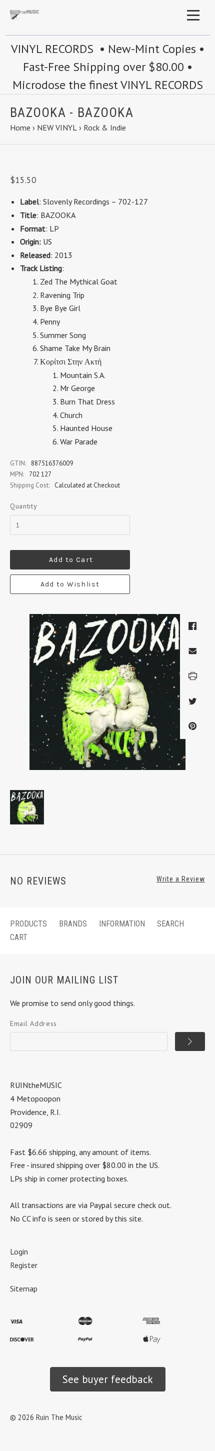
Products (28, 923)
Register (24, 1265)
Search (170, 923)
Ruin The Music (59, 1417)
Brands (73, 923)
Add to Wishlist (70, 584)
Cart (19, 937)
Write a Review (180, 879)
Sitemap (24, 1289)
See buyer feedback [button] (107, 1379)
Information (122, 923)
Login (19, 1251)
